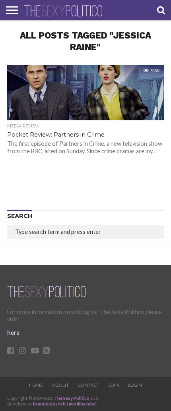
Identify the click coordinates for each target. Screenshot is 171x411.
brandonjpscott (49, 403)
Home (36, 385)
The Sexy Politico (71, 398)
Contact (88, 385)
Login (135, 385)
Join (114, 385)
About (60, 385)
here (13, 332)
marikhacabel (83, 403)
